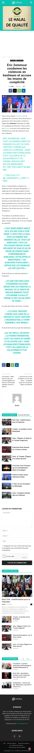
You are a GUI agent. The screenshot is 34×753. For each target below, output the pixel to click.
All (23, 659)
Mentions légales (11, 743)
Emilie (12, 86)
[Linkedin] (23, 91)
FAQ (4, 743)
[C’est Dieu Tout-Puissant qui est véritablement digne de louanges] (6, 468)
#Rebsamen (17, 164)
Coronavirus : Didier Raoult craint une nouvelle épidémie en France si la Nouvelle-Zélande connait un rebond (8, 381)
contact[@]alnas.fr (22, 723)
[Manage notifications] (29, 748)
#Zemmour (13, 138)
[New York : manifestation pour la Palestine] (6, 422)
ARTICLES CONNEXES (9, 415)
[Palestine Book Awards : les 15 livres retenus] (6, 449)
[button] (31, 2)
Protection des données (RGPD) (17, 747)
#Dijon (6, 164)
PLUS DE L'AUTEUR (23, 415)
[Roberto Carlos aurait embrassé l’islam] (6, 477)
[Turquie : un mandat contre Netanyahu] (6, 431)
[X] (15, 91)
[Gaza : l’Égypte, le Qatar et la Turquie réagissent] (6, 440)
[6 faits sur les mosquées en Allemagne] (6, 486)
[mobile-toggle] (3, 2)
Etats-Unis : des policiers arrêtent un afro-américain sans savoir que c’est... (21, 675)
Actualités (10, 57)
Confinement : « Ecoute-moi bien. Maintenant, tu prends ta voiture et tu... (22, 684)
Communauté (18, 57)
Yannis (3, 604)
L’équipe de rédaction (23, 743)
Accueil (4, 57)
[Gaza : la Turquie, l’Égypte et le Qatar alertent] (6, 458)
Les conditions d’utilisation (16, 745)
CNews (6, 128)
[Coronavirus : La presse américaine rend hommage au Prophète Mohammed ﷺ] (6, 666)
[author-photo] (17, 403)
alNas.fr (12, 750)
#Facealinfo (18, 161)
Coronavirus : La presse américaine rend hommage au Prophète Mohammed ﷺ (22, 665)
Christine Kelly (20, 116)
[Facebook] (10, 91)
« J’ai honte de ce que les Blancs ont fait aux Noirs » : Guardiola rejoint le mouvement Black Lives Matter (25, 380)
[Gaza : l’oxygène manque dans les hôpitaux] (6, 495)
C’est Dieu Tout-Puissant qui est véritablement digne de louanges (21, 468)
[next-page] (6, 502)
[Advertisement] (17, 43)
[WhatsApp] (19, 91)
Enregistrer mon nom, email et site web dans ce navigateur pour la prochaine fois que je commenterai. (16, 548)
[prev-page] (3, 502)
